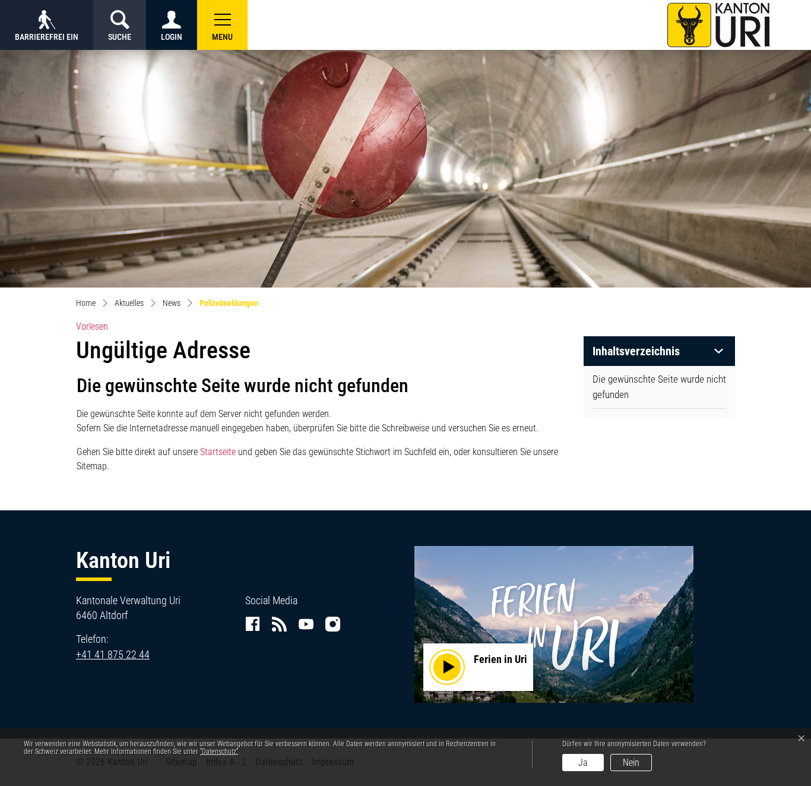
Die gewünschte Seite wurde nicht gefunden (659, 386)
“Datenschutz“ (219, 751)
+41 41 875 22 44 (113, 654)
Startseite (218, 451)
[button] (222, 25)
